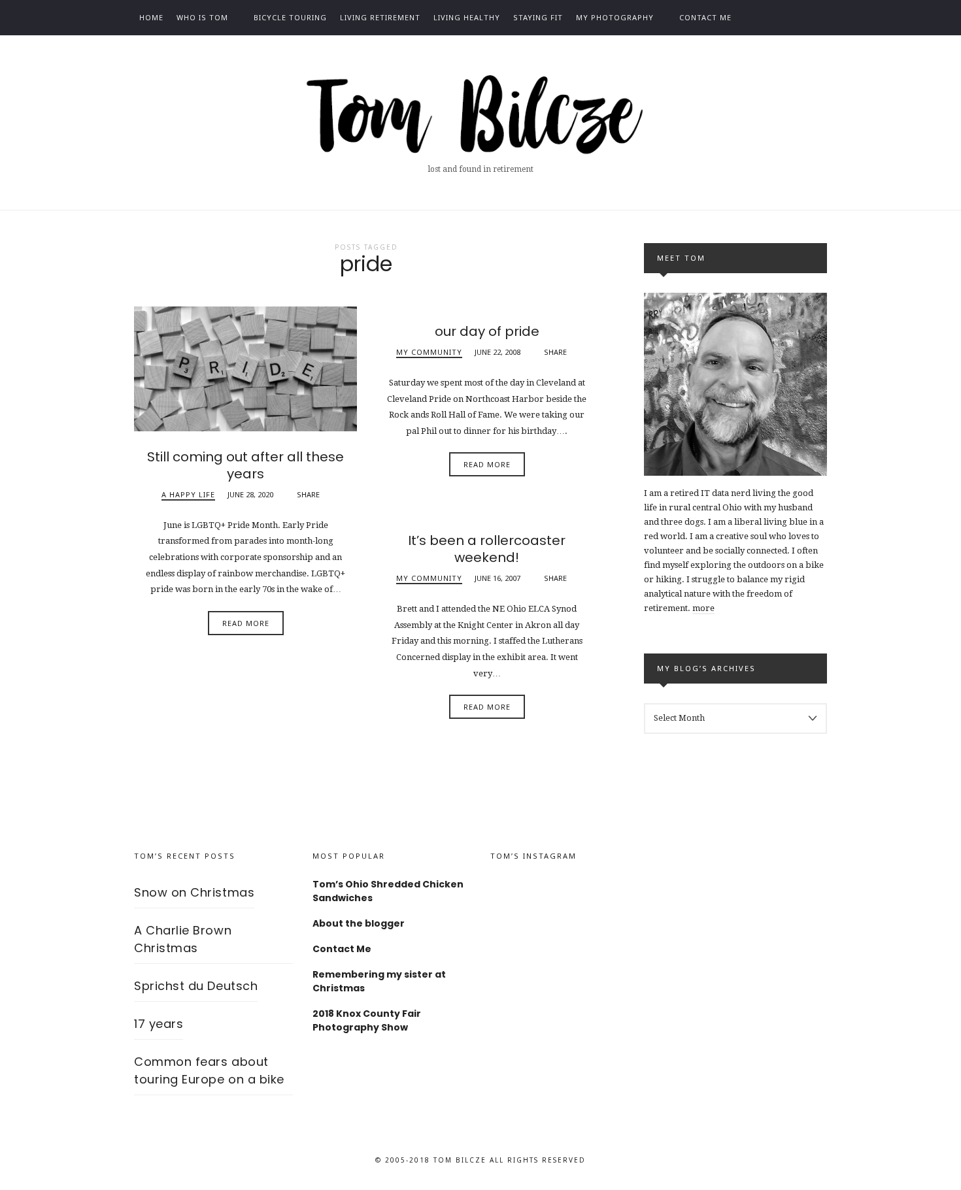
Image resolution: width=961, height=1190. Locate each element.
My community (429, 352)
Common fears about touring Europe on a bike (209, 1070)
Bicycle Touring (290, 17)
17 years (158, 1024)
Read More (245, 623)
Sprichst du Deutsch (196, 986)
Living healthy (466, 17)
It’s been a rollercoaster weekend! (486, 549)
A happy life (188, 494)
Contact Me (705, 17)
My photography (615, 17)
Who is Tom (202, 17)
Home (151, 17)
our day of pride (487, 331)
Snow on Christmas (194, 892)
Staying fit (538, 17)
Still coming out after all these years (245, 465)
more (703, 608)
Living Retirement (380, 17)
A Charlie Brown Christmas (182, 939)
